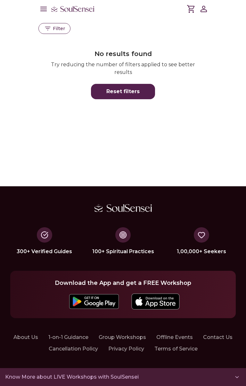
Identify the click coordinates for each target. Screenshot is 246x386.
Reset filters (123, 91)
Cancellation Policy (73, 349)
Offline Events (174, 337)
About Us (25, 337)
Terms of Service (176, 349)
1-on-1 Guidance (68, 337)
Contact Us (218, 337)
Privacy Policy (126, 349)
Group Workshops (122, 337)
